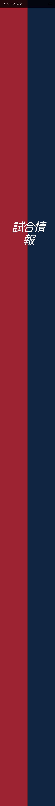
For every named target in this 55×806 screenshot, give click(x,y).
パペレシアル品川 (12, 4)
